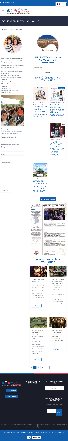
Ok (29, 437)
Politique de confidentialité (18, 424)
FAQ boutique (60, 424)
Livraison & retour (50, 424)
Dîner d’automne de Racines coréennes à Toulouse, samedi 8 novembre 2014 (38, 283)
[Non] (66, 436)
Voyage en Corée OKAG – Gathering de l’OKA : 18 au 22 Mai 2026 (40, 186)
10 (42, 367)
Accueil (4, 29)
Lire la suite (36, 306)
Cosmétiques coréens (48, 427)
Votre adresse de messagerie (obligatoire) (10, 146)
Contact (34, 426)
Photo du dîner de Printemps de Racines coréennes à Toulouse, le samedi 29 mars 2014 (57, 336)
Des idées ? (41, 426)
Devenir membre (11, 396)
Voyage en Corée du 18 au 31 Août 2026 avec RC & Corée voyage (57, 148)
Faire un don (11, 390)
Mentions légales (5, 424)
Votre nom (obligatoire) (8, 137)
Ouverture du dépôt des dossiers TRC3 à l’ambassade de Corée (40, 111)
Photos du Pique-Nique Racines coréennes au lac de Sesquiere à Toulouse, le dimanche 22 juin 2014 (58, 285)
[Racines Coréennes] (18, 11)
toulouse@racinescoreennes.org (11, 131)
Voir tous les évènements (48, 199)
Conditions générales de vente (35, 424)
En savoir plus (36, 437)
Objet (3, 154)
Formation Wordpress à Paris (28, 427)
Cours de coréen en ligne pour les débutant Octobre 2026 (57, 109)
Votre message (5, 162)
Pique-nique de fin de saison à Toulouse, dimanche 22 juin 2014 (38, 334)
